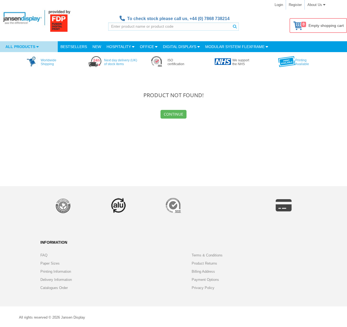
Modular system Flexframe (235, 47)
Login (279, 5)
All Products (20, 47)
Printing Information (55, 271)
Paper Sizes (50, 263)
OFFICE (147, 47)
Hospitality (119, 47)
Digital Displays (180, 47)
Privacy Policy (203, 288)
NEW (96, 47)
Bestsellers (73, 47)
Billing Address (203, 271)
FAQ (43, 255)
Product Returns (204, 263)
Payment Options (205, 280)
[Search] (235, 27)
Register (295, 5)
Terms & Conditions (207, 255)
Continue (173, 114)
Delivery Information (56, 280)
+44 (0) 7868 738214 (209, 18)
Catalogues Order (54, 288)
